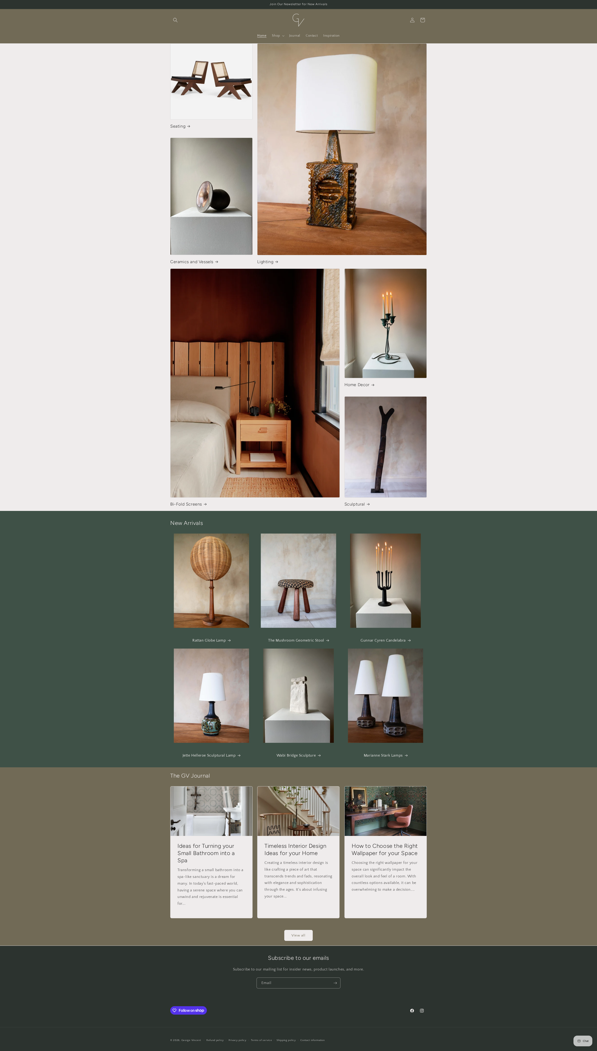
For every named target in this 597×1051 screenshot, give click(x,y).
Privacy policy (237, 1040)
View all (298, 935)
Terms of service (261, 1040)
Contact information (312, 1040)
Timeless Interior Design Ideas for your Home (295, 849)
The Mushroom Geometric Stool (296, 640)
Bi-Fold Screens (186, 504)
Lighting (265, 261)
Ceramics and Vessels (191, 261)
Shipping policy (286, 1040)
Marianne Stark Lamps (383, 755)
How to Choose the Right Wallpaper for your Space (385, 849)
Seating (177, 126)
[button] (175, 20)
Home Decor (357, 384)
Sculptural (354, 504)
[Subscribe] (335, 983)
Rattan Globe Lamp (209, 640)
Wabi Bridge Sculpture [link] (296, 755)
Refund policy (215, 1040)
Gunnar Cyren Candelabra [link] (383, 640)
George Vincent (191, 1040)
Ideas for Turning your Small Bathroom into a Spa (206, 853)
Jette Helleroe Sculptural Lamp (209, 755)
